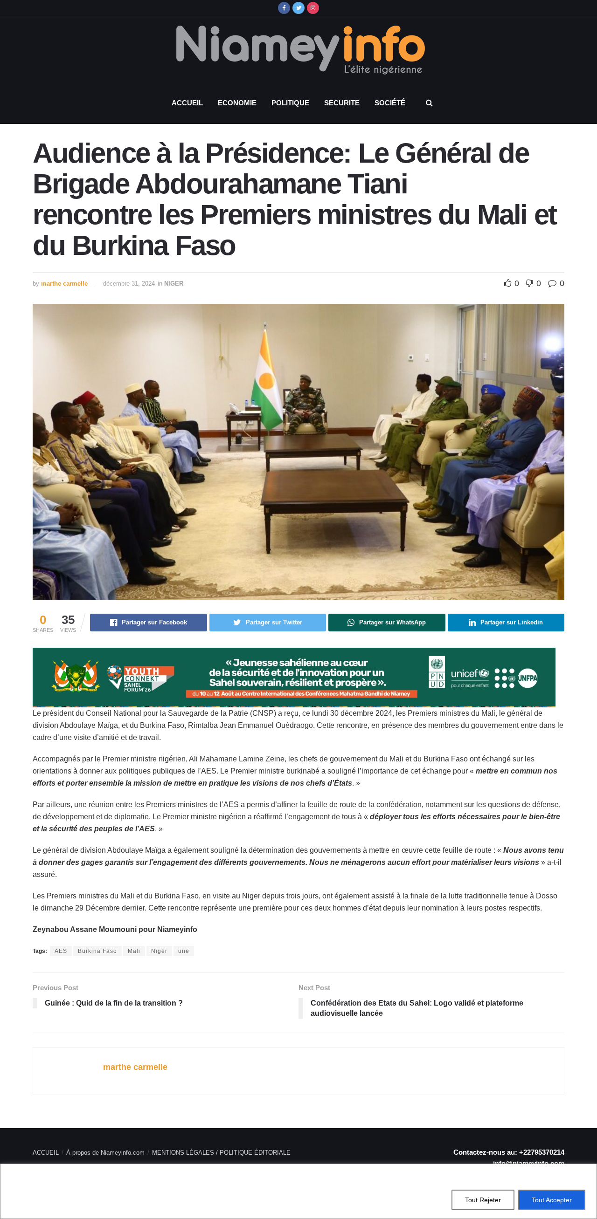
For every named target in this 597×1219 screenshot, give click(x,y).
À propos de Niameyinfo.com (105, 1152)
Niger (159, 951)
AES (61, 951)
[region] (298, 1191)
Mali (134, 951)
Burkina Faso (97, 951)
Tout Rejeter (483, 1200)
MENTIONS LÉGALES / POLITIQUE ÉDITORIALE (221, 1152)
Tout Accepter (552, 1200)
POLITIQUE (290, 103)
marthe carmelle (64, 283)
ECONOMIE (237, 103)
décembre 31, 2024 (129, 283)
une (183, 951)
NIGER (173, 283)
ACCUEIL (187, 103)
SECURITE (342, 103)
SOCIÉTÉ (390, 103)
